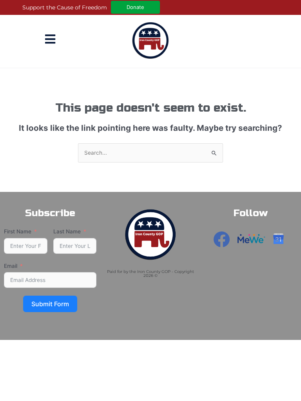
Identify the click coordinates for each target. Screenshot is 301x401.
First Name (17, 231)
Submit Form (50, 304)
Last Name (67, 231)
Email (10, 266)
